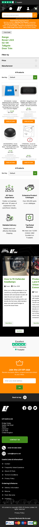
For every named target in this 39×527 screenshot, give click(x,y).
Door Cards (7, 32)
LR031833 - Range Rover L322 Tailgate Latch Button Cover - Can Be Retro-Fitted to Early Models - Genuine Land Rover (28, 103)
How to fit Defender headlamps (14, 280)
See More (19, 331)
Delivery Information (12, 487)
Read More (9, 323)
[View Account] (28, 8)
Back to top (16, 397)
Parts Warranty (10, 495)
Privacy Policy (9, 478)
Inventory (8, 498)
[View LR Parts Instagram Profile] (30, 408)
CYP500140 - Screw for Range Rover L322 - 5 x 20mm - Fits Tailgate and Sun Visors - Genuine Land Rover (28, 146)
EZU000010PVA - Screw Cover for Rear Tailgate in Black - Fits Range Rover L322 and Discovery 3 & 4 (10, 146)
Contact (7, 464)
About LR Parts (10, 471)
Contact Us (10, 8)
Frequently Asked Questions (14, 467)
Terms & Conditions (11, 475)
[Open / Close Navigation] (3, 8)
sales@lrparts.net (14, 453)
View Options (10, 121)
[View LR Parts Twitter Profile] (35, 408)
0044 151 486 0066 (14, 448)
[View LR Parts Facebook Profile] (24, 408)
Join (19, 387)
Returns (7, 491)
